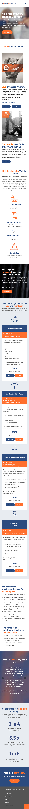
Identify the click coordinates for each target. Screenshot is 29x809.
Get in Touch (9, 806)
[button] (25, 3)
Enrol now (6, 106)
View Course (7, 291)
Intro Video (16, 106)
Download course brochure (8, 102)
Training (9, 793)
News (7, 799)
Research (9, 796)
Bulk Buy (19, 375)
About (8, 802)
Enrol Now (10, 375)
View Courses (7, 32)
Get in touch (14, 780)
